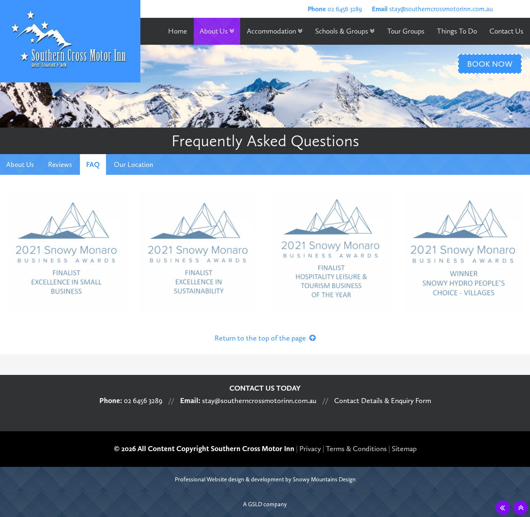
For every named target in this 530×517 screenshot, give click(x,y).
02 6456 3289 (335, 9)
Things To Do (457, 31)
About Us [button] (214, 31)
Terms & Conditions (356, 448)
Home (177, 31)
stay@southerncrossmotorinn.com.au (432, 9)
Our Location (133, 164)
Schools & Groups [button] (342, 31)
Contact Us (506, 31)
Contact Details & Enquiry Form (382, 400)
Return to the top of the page (261, 338)
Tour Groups (405, 31)
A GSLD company (265, 504)
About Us (20, 164)
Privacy (310, 448)
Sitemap (404, 448)
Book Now (490, 64)
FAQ (93, 164)
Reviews (60, 164)
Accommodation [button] (272, 31)
